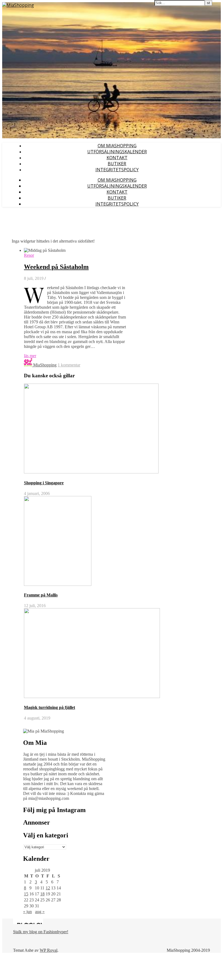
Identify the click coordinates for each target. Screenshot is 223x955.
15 (26, 894)
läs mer (30, 355)
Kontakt (117, 158)
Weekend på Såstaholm (56, 266)
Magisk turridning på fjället (49, 707)
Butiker (117, 164)
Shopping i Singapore (44, 482)
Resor (29, 255)
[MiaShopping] (18, 5)
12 (48, 888)
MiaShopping (45, 365)
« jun (27, 911)
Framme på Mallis (41, 595)
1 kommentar (69, 365)
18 (42, 894)
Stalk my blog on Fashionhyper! (40, 931)
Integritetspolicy (117, 170)
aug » (40, 911)
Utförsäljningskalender (117, 152)
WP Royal (48, 950)
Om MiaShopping (117, 146)
